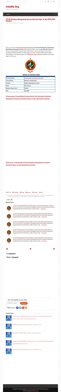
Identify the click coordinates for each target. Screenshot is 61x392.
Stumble (35, 192)
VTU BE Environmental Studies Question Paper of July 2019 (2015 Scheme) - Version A (33, 205)
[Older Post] (54, 249)
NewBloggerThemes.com (32, 390)
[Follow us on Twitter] (20, 308)
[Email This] (7, 199)
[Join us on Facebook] (17, 308)
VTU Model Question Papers (37, 196)
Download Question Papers (14, 195)
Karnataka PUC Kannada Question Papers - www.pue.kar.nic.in (26, 324)
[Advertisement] (30, 36)
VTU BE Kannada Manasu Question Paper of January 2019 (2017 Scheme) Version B (32, 221)
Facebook (15, 192)
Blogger (46, 389)
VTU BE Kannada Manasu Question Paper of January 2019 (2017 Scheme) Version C (32, 229)
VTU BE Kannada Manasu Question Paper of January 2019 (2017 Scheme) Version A (32, 237)
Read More (43, 208)
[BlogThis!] (9, 199)
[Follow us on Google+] (23, 308)
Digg (41, 192)
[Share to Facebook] (12, 199)
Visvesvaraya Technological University (25, 47)
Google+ (29, 192)
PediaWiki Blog (12, 6)
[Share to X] (10, 199)
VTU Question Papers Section (34, 54)
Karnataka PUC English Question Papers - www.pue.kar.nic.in (26, 332)
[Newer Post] (7, 249)
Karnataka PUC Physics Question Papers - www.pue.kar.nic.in (26, 349)
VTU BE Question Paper (25, 196)
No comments (20, 23)
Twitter (22, 192)
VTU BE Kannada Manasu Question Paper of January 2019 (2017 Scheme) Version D (32, 213)
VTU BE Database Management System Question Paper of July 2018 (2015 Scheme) (30, 20)
